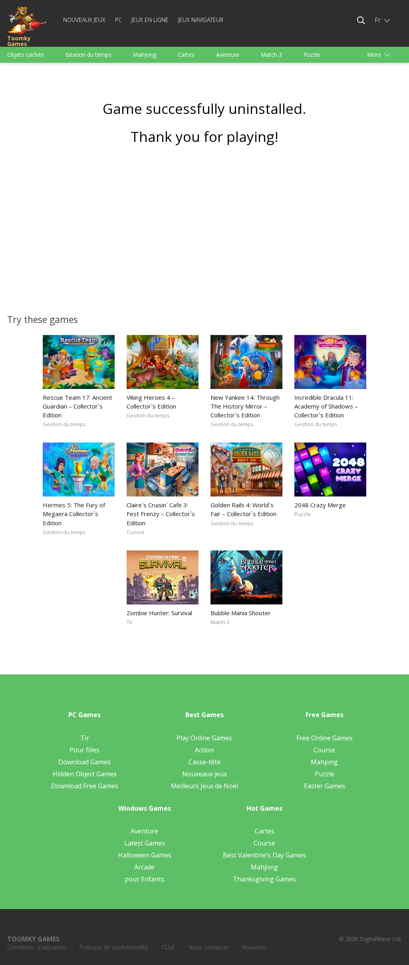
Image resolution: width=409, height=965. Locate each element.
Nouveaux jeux (84, 20)
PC (118, 20)
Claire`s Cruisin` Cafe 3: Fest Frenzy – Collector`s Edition (161, 513)
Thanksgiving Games (264, 879)
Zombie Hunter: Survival (159, 613)
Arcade (144, 867)
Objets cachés (25, 54)
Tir (130, 622)
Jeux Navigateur (200, 20)
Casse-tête (204, 762)
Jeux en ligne (150, 20)
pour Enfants (144, 879)
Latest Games (144, 843)
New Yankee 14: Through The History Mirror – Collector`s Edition (245, 406)
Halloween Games (144, 855)
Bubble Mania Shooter (240, 613)
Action (204, 750)
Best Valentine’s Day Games (264, 855)
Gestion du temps (88, 54)
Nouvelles (254, 947)
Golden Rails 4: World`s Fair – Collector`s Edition (243, 509)
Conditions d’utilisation (36, 947)
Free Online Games (324, 738)
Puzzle (312, 54)
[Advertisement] (204, 227)
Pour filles (84, 750)
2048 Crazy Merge (320, 505)
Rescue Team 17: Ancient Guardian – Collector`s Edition (77, 406)
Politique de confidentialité (113, 947)
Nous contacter (208, 947)
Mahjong (144, 54)
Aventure (227, 54)
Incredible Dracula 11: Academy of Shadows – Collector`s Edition (326, 406)
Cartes (186, 54)
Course (324, 750)
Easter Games (324, 786)
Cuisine (136, 532)
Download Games (84, 762)
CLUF (168, 947)
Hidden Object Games (85, 774)
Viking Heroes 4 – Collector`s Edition (151, 401)
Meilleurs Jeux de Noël (204, 786)
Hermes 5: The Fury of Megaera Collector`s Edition (74, 513)
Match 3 (271, 54)
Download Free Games (84, 786)
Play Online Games (204, 738)
